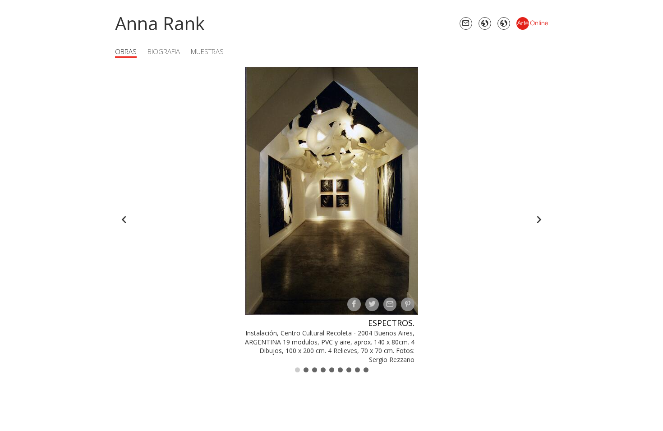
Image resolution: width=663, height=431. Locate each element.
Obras (126, 51)
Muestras (207, 51)
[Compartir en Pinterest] (407, 304)
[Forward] (539, 220)
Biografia (163, 51)
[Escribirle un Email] (466, 23)
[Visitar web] (485, 23)
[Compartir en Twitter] (372, 304)
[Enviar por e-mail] (390, 304)
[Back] (124, 220)
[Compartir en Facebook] (354, 304)
